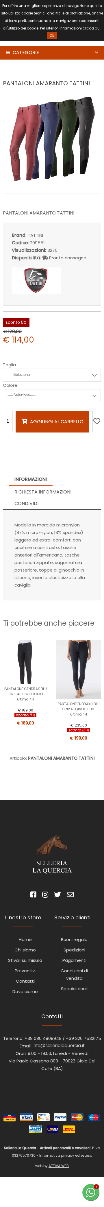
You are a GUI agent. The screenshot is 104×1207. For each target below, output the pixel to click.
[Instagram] (45, 895)
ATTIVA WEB (59, 1165)
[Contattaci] (70, 895)
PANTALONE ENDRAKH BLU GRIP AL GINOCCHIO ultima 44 (79, 709)
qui (98, 28)
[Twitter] (57, 895)
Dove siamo (25, 991)
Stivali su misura (25, 960)
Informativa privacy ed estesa (65, 1155)
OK (52, 35)
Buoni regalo (74, 939)
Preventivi (25, 971)
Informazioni (30, 479)
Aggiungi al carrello (56, 421)
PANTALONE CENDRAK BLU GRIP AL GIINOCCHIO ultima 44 (25, 694)
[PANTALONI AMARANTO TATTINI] (52, 181)
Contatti (25, 981)
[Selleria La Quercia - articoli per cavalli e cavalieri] (29, 42)
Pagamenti (74, 960)
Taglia (9, 365)
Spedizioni (74, 950)
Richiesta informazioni (42, 492)
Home (25, 939)
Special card (74, 989)
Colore (10, 385)
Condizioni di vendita (74, 974)
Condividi (26, 503)
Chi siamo (25, 950)
